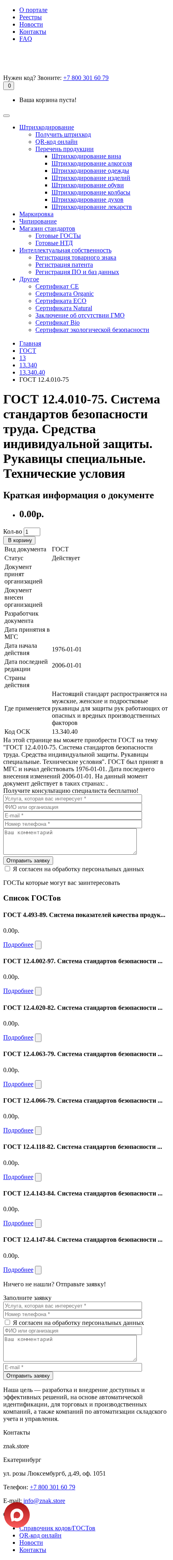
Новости (31, 24)
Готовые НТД (54, 243)
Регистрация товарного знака (75, 257)
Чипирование (38, 221)
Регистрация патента (64, 264)
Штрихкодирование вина (86, 156)
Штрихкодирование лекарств (91, 206)
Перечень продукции (64, 148)
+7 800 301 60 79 (86, 77)
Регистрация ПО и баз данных (77, 271)
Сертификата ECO (60, 300)
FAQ (25, 38)
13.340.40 (32, 372)
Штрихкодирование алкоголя (91, 163)
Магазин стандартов (47, 228)
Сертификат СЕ (57, 286)
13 (22, 357)
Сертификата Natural (63, 308)
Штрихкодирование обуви (87, 185)
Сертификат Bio (57, 322)
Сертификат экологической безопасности (92, 329)
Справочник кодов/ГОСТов (57, 1528)
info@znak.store (44, 1500)
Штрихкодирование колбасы (90, 192)
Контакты (32, 31)
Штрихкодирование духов (87, 199)
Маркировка (36, 214)
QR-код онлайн (56, 141)
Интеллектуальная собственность (65, 250)
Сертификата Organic (64, 293)
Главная (30, 343)
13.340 (28, 365)
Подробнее (18, 944)
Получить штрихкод (63, 134)
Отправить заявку (28, 861)
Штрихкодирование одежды (90, 170)
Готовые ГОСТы (58, 235)
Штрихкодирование (46, 127)
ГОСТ (27, 350)
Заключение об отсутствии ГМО (80, 315)
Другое (29, 279)
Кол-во (12, 531)
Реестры (30, 17)
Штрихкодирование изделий (90, 177)
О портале (33, 9)
